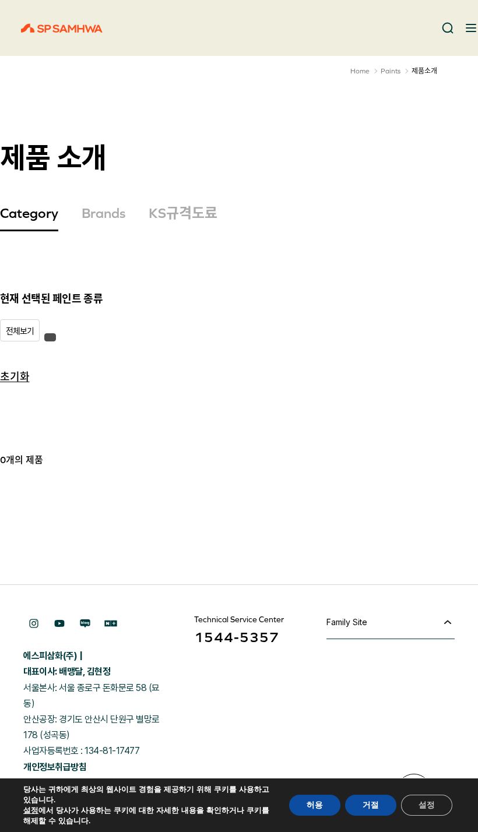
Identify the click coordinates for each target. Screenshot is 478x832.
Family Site (346, 622)
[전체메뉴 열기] (471, 28)
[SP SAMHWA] (62, 28)
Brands (103, 213)
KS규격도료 (183, 213)
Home (360, 71)
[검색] (448, 28)
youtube (59, 623)
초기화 (14, 376)
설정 (30, 810)
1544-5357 (236, 637)
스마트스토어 (110, 623)
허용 (315, 804)
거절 (371, 804)
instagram (33, 623)
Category (29, 213)
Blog (85, 623)
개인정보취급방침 (54, 767)
